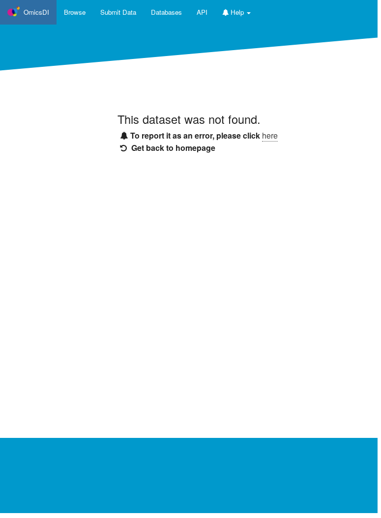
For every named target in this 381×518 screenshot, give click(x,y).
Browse (75, 12)
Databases (166, 12)
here (270, 135)
